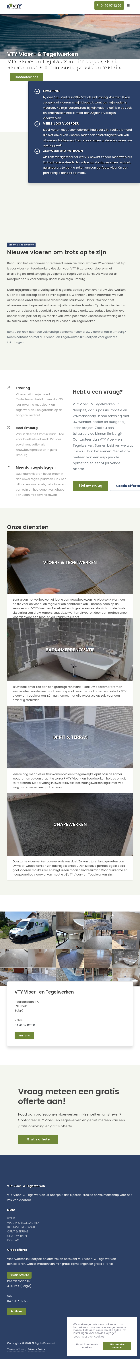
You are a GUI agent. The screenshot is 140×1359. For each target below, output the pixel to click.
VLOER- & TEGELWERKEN (23, 1223)
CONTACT (14, 1240)
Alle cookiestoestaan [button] (117, 1346)
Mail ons (24, 1035)
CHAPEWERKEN (17, 1236)
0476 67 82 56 (25, 1025)
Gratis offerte (38, 1139)
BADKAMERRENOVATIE (21, 1227)
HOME (11, 1218)
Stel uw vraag (90, 485)
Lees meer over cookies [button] (88, 1336)
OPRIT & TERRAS (17, 1231)
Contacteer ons (26, 77)
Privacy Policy (36, 1349)
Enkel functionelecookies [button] (87, 1346)
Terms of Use (15, 1349)
